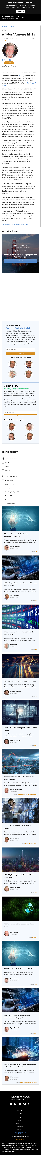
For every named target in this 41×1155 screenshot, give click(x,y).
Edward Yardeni (16, 789)
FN (36, 551)
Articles (7, 462)
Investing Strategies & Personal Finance (16, 492)
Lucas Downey (15, 546)
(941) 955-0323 (20, 1139)
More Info (20, 11)
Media (19, 1120)
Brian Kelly (14, 644)
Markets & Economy (11, 496)
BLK (21, 794)
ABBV (33, 937)
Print (12, 26)
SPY (36, 937)
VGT (36, 600)
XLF (34, 794)
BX (25, 794)
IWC (36, 649)
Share (5, 26)
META (35, 745)
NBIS (36, 892)
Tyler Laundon (15, 1028)
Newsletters (20, 1126)
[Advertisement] (20, 296)
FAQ (20, 1117)
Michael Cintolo (16, 691)
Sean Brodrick (15, 595)
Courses (7, 470)
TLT (33, 843)
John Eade (14, 932)
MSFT (30, 843)
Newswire (20, 1129)
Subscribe (20, 353)
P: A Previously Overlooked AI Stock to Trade (20, 681)
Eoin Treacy (14, 979)
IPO (28, 1082)
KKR (28, 794)
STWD (4, 40)
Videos (7, 466)
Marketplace (20, 1123)
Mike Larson (14, 838)
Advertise (20, 1110)
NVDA (31, 794)
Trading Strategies (10, 504)
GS (26, 794)
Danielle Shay (15, 887)
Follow (10, 63)
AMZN (21, 1082)
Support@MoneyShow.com (20, 1136)
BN (23, 794)
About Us (19, 1114)
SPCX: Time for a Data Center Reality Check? (20, 969)
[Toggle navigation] (37, 17)
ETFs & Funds (9, 480)
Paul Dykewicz (15, 740)
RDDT (30, 1082)
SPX (36, 794)
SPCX (36, 984)
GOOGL (27, 843)
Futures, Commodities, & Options (14, 488)
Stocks (7, 500)
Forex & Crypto (9, 484)
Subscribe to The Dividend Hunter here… (15, 225)
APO (19, 794)
